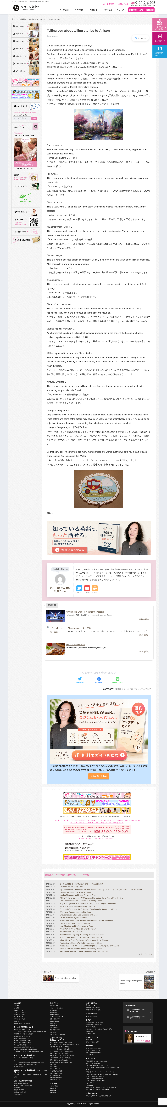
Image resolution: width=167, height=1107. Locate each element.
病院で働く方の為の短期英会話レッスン (61, 1060)
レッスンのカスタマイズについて (23, 1066)
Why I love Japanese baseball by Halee (75, 912)
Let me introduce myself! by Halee (73, 918)
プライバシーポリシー (20, 1019)
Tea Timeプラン (54, 1032)
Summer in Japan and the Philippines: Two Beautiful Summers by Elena (88, 909)
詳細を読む (144, 619)
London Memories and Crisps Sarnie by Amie (77, 895)
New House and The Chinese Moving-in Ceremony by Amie (83, 951)
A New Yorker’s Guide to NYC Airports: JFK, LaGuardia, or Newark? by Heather (91, 898)
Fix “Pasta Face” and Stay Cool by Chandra (77, 906)
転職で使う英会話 (55, 1079)
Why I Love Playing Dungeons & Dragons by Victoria (80, 937)
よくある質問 (108, 4)
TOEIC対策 (53, 1064)
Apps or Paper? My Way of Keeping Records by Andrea (81, 935)
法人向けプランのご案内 (92, 1042)
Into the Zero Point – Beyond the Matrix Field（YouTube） (102, 1074)
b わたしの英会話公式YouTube (94, 1078)
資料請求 (150, 10)
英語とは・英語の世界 (20, 1092)
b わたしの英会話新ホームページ (95, 1076)
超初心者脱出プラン (55, 1019)
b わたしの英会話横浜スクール (22, 1045)
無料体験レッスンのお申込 (93, 1007)
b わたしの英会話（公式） (93, 1050)
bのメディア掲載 (90, 1033)
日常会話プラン (54, 1027)
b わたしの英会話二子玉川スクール (24, 1047)
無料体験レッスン (136, 10)
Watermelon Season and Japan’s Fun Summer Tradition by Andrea (86, 920)
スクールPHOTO (19, 1060)
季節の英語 (17, 1087)
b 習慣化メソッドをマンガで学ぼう (24, 1034)
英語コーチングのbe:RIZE (93, 1063)
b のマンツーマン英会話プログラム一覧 (61, 1042)
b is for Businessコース (56, 1016)
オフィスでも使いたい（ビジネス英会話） (61, 1051)
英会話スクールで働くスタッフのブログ (133, 689)
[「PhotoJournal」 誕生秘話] (55, 632)
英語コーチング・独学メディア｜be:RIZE (97, 1089)
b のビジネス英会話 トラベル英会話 (60, 1057)
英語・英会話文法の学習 (21, 1083)
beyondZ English (90, 1083)
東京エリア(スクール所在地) (22, 1036)
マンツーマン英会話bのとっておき (23, 1057)
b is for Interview (54, 1021)
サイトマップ (89, 1054)
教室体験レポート (91, 1031)
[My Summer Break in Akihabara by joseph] (55, 616)
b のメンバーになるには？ (57, 1008)
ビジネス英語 (53, 1066)
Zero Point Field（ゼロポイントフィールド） (98, 1065)
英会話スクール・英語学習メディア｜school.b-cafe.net (101, 1087)
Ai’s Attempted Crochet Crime (71, 932)
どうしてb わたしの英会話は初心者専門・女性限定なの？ (30, 1031)
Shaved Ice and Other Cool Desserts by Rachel (78, 915)
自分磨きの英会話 (55, 1075)
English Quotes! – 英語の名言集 (23, 1085)
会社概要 (16, 1005)
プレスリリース (18, 1016)
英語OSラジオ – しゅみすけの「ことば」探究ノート (100, 1029)
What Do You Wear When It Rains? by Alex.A (77, 929)
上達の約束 (53, 1088)
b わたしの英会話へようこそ (22, 1029)
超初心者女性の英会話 (56, 1077)
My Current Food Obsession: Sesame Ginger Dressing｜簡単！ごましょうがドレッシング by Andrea (100, 889)
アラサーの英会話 (55, 1068)
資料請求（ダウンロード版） (94, 1010)
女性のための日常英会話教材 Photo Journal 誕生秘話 (29, 1062)
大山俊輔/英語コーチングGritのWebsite (96, 1061)
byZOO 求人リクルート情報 (22, 1023)
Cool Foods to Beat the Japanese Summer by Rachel (80, 901)
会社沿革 (16, 1008)
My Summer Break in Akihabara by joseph (85, 612)
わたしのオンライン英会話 (57, 1034)
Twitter (79, 592)
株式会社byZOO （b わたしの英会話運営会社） (99, 1096)
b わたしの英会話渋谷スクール (22, 1042)
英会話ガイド (53, 1012)
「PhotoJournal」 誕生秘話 (78, 628)
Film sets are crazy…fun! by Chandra (74, 923)
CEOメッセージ (18, 1010)
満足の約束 (53, 1090)
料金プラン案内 (54, 1005)
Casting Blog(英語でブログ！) (94, 1024)
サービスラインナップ (20, 1014)
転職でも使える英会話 (56, 1073)
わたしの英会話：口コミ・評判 (94, 1022)
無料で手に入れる (98, 776)
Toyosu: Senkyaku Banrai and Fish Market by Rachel (80, 949)
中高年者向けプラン (55, 1030)
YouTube (87, 592)
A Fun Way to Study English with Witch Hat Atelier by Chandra (84, 940)
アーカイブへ (146, 954)
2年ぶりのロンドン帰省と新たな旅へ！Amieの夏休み (81, 884)
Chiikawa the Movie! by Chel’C (71, 887)
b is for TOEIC (54, 1025)
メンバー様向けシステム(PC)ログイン (137, 1010)
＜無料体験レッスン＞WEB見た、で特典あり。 (97, 838)
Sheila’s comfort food (75, 645)
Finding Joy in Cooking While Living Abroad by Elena (80, 943)
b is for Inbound (54, 1014)
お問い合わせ (123, 4)
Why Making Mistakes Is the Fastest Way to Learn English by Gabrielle (87, 903)
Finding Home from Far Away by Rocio (75, 892)
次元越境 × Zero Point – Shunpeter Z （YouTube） (100, 1072)
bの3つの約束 (54, 1086)
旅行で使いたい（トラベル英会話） (60, 1047)
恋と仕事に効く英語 (91, 1016)
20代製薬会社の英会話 (56, 1071)
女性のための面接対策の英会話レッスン (61, 1062)
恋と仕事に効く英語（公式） (94, 1048)
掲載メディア (18, 1021)
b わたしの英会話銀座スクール (22, 1038)
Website (94, 592)
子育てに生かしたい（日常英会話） (60, 1053)
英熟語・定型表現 (19, 1090)
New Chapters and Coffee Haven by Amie (76, 926)
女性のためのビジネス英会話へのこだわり (26, 1064)
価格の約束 (53, 1092)
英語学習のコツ (18, 1094)
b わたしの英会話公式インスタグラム (96, 1080)
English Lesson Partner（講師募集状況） (25, 1049)
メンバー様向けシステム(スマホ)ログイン (137, 1017)
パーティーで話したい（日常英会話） (60, 1049)
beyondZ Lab (89, 1085)
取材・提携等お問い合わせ (93, 1052)
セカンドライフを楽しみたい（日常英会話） (62, 1055)
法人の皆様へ (89, 1039)
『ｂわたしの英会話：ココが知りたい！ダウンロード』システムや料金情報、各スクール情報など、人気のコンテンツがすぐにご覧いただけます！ (97, 822)
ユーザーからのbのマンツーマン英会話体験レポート (28, 1051)
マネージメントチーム (20, 1012)
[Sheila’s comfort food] (55, 649)
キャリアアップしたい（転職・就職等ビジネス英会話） (65, 1044)
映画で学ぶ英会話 (91, 1027)
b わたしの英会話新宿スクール (22, 1040)
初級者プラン (53, 1023)
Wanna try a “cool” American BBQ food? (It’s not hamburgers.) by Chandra (89, 946)
